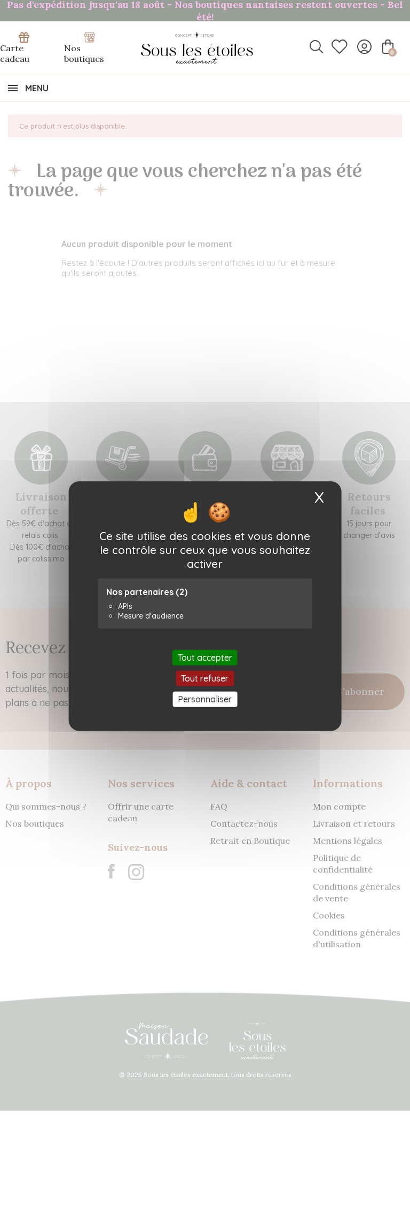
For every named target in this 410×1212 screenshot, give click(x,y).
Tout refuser (204, 677)
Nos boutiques (84, 53)
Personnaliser (205, 699)
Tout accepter (205, 657)
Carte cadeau (14, 53)
